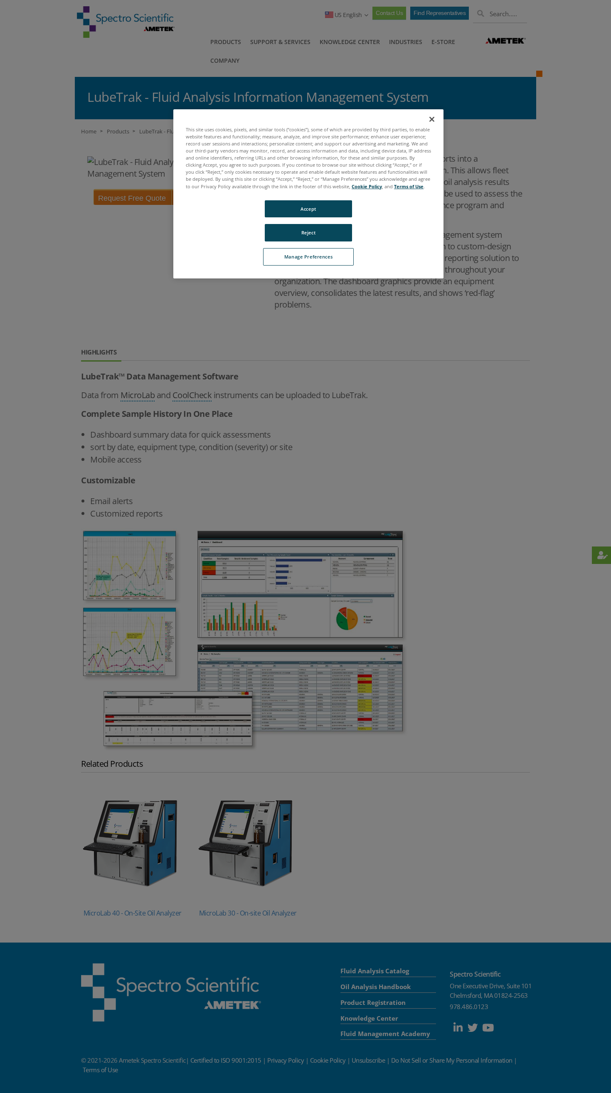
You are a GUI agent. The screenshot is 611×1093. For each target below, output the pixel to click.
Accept (308, 209)
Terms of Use (409, 186)
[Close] (432, 119)
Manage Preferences (308, 257)
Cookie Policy (367, 186)
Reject (308, 232)
